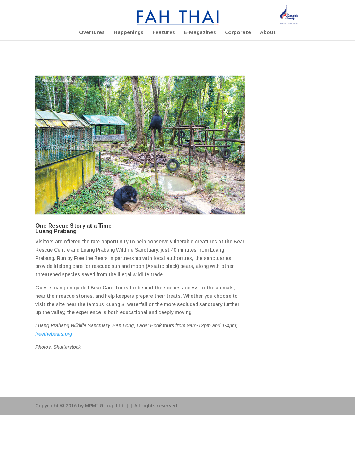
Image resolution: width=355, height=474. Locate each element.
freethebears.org (53, 334)
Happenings (129, 33)
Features (164, 33)
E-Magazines (200, 33)
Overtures (92, 33)
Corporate (238, 33)
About (268, 33)
